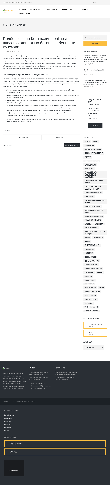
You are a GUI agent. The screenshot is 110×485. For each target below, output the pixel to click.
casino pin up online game (94, 211)
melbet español (90, 280)
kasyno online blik (91, 264)
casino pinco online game (95, 201)
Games (87, 241)
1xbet (95, 142)
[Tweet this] (16, 130)
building (90, 164)
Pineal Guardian (90, 287)
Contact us (95, 125)
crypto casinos (91, 228)
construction (94, 224)
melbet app (88, 276)
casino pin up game (93, 206)
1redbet (87, 141)
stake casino (90, 295)
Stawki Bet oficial (91, 299)
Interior (6, 430)
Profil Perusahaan (16, 443)
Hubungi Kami (13, 470)
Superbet (89, 303)
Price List (92, 332)
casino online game (91, 174)
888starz (89, 145)
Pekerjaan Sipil (9, 415)
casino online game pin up (93, 188)
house (89, 253)
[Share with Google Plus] (19, 130)
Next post (59, 137)
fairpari (87, 237)
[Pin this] (22, 130)
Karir (95, 2)
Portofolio (13, 451)
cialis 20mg (93, 220)
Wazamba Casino (92, 311)
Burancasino (89, 168)
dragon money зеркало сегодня (95, 233)
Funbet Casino (98, 237)
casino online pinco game (93, 192)
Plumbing (7, 427)
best (88, 157)
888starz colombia (93, 149)
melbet (100, 272)
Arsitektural (8, 418)
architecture (94, 153)
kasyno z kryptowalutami (93, 268)
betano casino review (92, 161)
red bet (101, 287)
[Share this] (12, 130)
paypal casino (89, 284)
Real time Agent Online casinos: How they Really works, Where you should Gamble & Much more (95, 82)
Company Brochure (95, 324)
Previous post (23, 137)
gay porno (92, 245)
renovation (92, 291)
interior (90, 257)
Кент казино (18, 61)
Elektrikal (7, 424)
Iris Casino (92, 260)
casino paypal (89, 196)
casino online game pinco (94, 182)
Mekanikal (7, 421)
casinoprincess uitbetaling (94, 216)
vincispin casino (91, 307)
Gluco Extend (89, 249)
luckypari (89, 272)
